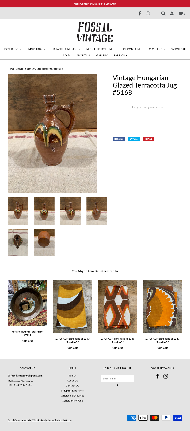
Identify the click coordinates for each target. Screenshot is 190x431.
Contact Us (72, 385)
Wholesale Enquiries (72, 395)
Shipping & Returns (72, 390)
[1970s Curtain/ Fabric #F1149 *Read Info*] (117, 306)
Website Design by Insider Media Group (51, 420)
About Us (83, 55)
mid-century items (99, 49)
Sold (66, 55)
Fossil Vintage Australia (19, 420)
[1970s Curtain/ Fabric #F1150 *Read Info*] (72, 306)
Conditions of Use (72, 400)
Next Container (131, 49)
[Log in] (169, 13)
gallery (102, 55)
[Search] (161, 13)
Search (72, 375)
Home (11, 68)
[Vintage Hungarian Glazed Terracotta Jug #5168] (18, 210)
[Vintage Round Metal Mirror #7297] (27, 303)
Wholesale (179, 49)
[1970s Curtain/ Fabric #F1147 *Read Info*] (162, 306)
